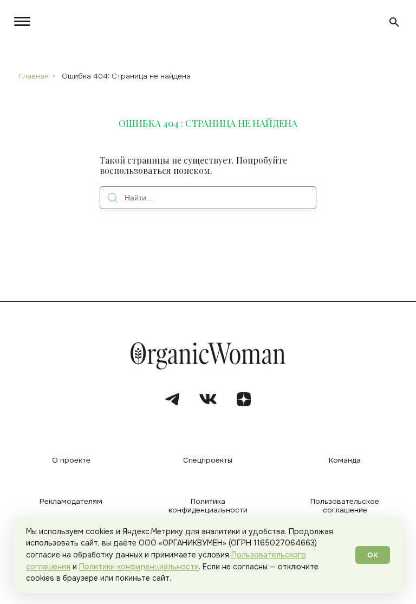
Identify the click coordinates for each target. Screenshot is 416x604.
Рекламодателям (71, 501)
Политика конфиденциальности (208, 505)
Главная (34, 76)
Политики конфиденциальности (139, 566)
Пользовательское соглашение (344, 505)
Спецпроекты (207, 460)
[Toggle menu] (20, 21)
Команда (345, 460)
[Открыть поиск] (394, 22)
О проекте (71, 460)
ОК (372, 555)
